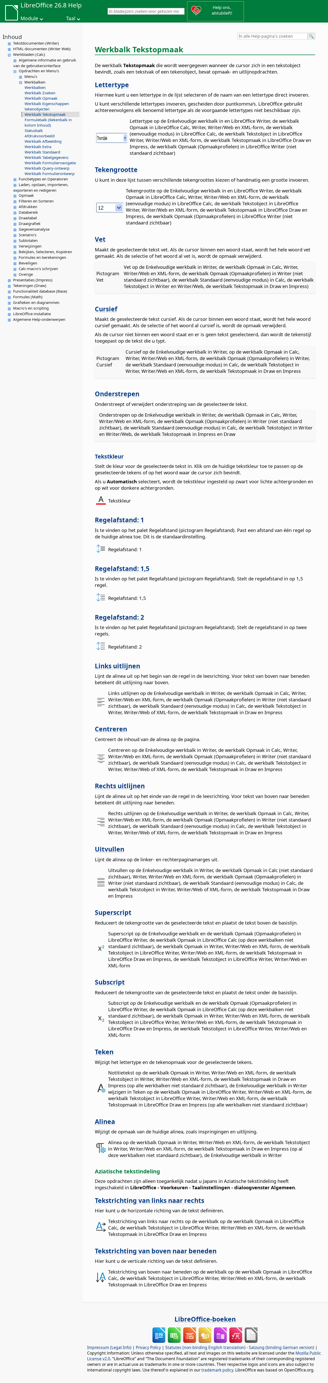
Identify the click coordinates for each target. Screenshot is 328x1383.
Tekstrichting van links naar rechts (149, 1200)
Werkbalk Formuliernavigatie (50, 162)
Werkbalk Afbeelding (43, 141)
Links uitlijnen (117, 665)
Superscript (113, 912)
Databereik (28, 212)
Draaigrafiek (29, 223)
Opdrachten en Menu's (39, 70)
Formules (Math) (28, 296)
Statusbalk (34, 130)
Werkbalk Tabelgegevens (46, 157)
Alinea (105, 1121)
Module (29, 18)
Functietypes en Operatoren (43, 178)
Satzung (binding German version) (281, 1347)
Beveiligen (28, 262)
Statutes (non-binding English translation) (205, 1347)
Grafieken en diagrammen (36, 302)
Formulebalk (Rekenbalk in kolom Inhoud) (48, 122)
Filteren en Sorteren (36, 200)
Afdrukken (28, 206)
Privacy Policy (148, 1347)
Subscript (110, 982)
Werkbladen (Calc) (29, 54)
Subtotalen (28, 240)
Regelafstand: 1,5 (122, 568)
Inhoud (12, 36)
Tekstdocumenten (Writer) (36, 43)
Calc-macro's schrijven (38, 268)
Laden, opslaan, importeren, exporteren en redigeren (40, 187)
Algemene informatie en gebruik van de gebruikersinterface (44, 62)
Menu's (30, 76)
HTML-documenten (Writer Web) (42, 48)
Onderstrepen (117, 393)
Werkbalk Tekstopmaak (45, 114)
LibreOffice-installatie (32, 313)
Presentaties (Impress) (33, 279)
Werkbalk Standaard (42, 152)
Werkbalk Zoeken (40, 92)
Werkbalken (34, 82)
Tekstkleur (109, 456)
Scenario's (27, 234)
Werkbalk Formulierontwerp (50, 173)
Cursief (106, 308)
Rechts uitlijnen (120, 785)
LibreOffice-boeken (205, 1319)
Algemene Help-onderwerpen (39, 319)
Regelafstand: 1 (119, 519)
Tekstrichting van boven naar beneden (156, 1250)
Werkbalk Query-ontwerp (47, 168)
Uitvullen (109, 849)
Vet (100, 239)
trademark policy (217, 1370)
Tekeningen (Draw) (29, 285)
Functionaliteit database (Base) (40, 291)
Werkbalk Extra (38, 146)
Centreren (111, 728)
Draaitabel (28, 217)
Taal (70, 18)
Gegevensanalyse (34, 229)
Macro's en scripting (31, 308)
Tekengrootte (116, 169)
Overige (26, 274)
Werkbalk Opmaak (41, 98)
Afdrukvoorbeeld (40, 135)
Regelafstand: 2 (119, 617)
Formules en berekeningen (42, 257)
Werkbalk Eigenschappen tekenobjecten (47, 106)
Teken (104, 1051)
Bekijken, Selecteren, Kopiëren (45, 251)
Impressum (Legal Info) (109, 1347)
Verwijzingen (30, 246)
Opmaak (26, 195)
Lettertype (112, 84)
